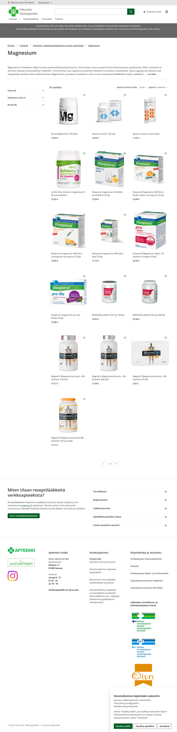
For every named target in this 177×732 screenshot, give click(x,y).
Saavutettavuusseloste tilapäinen (146, 580)
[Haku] (130, 12)
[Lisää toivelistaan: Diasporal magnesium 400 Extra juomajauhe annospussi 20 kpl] (84, 214)
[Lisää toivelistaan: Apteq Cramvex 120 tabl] (125, 95)
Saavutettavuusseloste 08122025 (146, 587)
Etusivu (11, 45)
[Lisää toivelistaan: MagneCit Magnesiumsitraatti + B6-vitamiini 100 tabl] (84, 337)
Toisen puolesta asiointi (106, 525)
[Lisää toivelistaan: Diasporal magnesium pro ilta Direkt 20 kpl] (84, 276)
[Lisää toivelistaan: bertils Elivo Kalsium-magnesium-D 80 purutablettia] (84, 153)
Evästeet (134, 566)
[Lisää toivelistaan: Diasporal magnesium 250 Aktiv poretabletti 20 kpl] (125, 153)
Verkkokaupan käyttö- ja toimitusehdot (149, 573)
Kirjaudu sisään (154, 11)
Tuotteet (13, 19)
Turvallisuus (100, 491)
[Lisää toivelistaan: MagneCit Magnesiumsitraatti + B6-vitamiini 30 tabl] (165, 337)
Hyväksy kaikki (123, 726)
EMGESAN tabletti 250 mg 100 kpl (108, 315)
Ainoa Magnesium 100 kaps (64, 133)
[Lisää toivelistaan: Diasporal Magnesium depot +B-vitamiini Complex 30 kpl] (165, 214)
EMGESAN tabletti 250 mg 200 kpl (149, 315)
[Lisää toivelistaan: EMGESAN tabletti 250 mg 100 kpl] (125, 276)
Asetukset (164, 726)
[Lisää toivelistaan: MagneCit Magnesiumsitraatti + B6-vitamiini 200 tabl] (125, 337)
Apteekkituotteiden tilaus (107, 516)
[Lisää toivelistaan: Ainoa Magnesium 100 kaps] (84, 95)
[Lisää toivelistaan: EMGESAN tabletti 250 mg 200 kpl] (165, 276)
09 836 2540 (95, 558)
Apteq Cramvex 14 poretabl (146, 133)
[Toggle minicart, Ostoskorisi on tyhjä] (167, 12)
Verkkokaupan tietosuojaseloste (146, 558)
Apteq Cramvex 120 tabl (103, 133)
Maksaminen (100, 499)
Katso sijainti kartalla (59, 558)
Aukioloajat (43, 2)
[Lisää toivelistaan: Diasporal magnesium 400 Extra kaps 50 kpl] (125, 214)
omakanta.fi (26, 505)
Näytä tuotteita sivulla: (127, 87)
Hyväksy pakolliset (145, 726)
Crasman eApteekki (50, 725)
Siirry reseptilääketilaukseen (24, 515)
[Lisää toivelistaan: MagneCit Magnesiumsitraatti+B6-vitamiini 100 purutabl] (84, 399)
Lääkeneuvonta (101, 508)
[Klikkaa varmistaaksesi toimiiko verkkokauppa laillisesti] (149, 622)
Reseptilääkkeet (31, 19)
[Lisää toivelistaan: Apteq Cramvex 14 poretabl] (165, 95)
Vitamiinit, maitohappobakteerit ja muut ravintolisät (58, 45)
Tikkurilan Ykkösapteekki (28, 11)
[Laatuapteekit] (27, 562)
